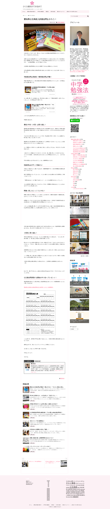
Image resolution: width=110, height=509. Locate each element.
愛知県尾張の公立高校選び (79, 149)
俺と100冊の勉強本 (77, 166)
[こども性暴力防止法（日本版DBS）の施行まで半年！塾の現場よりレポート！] (79, 292)
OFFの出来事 (76, 179)
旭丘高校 (74, 493)
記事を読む (32, 392)
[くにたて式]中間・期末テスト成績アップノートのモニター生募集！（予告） (79, 271)
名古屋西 (67, 490)
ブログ (76, 483)
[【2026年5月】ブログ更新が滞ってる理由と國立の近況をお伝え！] (79, 305)
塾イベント (75, 174)
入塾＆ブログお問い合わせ (72, 11)
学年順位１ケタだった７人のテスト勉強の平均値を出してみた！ (79, 204)
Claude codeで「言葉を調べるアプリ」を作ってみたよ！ (79, 321)
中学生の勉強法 (41, 11)
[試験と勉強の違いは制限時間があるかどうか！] (26, 440)
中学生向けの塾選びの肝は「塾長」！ (39, 429)
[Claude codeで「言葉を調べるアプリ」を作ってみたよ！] (79, 317)
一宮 (76, 485)
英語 (78, 495)
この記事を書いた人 (29, 361)
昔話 (74, 185)
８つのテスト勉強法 (77, 158)
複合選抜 (82, 495)
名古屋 (78, 489)
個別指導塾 (68, 487)
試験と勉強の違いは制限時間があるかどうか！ (42, 438)
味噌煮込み (76, 490)
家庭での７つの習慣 (77, 162)
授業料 (68, 493)
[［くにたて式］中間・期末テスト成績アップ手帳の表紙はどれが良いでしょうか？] (79, 280)
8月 (48, 481)
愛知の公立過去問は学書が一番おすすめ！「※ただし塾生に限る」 (47, 387)
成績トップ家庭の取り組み (79, 155)
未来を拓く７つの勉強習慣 (79, 156)
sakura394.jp (28, 94)
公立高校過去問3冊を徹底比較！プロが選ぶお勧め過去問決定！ (46, 412)
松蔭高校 (68, 495)
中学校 (79, 485)
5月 (48, 484)
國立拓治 (62, 378)
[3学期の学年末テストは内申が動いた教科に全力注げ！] (26, 406)
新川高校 (71, 493)
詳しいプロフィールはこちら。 (80, 70)
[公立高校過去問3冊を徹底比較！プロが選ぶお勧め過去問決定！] (26, 415)
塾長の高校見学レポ (77, 144)
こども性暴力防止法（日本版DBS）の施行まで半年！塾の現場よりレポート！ (79, 296)
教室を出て (75, 172)
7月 (48, 483)
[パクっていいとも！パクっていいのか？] (26, 449)
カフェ (82, 481)
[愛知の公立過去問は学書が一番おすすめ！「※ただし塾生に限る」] (26, 389)
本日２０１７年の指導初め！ (37, 421)
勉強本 (78, 487)
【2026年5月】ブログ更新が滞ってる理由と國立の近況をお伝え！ (79, 309)
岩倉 (77, 492)
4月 (48, 485)
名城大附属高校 (72, 490)
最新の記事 (38, 361)
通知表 (71, 496)
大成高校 (68, 492)
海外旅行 (72, 495)
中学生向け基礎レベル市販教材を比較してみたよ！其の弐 (79, 240)
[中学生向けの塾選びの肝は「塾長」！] (26, 432)
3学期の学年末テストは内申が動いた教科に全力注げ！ (44, 404)
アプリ (74, 481)
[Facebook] (28, 370)
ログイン (28, 480)
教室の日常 (75, 171)
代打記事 (82, 485)
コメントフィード (29, 483)
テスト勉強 (70, 483)
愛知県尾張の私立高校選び (79, 151)
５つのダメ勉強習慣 (77, 160)
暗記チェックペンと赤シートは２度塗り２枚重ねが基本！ (79, 228)
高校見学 (75, 496)
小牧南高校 (72, 492)
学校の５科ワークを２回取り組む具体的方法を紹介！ (79, 216)
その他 (72, 187)
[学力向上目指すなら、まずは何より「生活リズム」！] (26, 398)
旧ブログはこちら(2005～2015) (77, 71)
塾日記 (47, 11)
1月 (48, 486)
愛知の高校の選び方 (31, 11)
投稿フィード (28, 481)
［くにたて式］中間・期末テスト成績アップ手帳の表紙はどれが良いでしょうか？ (79, 284)
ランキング (81, 483)
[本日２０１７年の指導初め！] (26, 423)
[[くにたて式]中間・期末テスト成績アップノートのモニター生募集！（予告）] (79, 267)
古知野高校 (70, 489)
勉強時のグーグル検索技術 (79, 164)
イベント (78, 481)
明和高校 (77, 493)
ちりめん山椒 (69, 481)
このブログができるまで (78, 188)
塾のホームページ (61, 11)
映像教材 (80, 493)
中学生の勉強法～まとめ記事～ (78, 252)
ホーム (24, 11)
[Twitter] (26, 370)
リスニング (72, 485)
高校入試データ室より (78, 140)
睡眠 (74, 495)
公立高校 (73, 487)
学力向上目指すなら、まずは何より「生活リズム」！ (43, 395)
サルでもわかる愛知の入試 (79, 148)
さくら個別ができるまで (56, 506)
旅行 (74, 181)
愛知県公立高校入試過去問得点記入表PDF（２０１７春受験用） (39, 287)
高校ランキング (76, 146)
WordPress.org (29, 484)
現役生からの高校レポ (78, 142)
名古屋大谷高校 (82, 489)
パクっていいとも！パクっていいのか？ (40, 446)
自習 (76, 495)
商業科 (80, 490)
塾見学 (82, 490)
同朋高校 (75, 489)
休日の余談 (53, 11)
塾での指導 (75, 169)
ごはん (74, 178)
